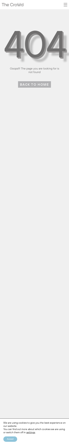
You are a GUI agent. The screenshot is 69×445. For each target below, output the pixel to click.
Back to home (34, 84)
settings (30, 432)
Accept (10, 439)
